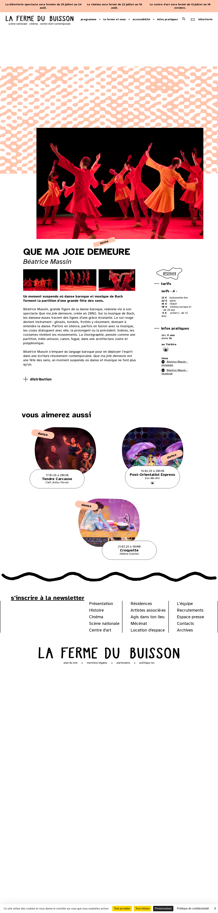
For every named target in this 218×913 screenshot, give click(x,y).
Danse (104, 242)
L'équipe (185, 603)
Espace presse (190, 616)
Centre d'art (100, 630)
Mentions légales (97, 662)
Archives (185, 630)
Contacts (185, 623)
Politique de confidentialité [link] (193, 908)
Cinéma (96, 616)
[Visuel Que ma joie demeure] (39, 280)
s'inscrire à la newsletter (47, 598)
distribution (41, 379)
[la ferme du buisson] (39, 19)
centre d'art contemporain (55, 23)
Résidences (141, 603)
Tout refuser (142, 908)
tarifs (166, 283)
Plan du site (70, 662)
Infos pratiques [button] (167, 19)
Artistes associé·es (148, 610)
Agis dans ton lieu (148, 616)
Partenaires (123, 662)
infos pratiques (175, 328)
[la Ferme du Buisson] (109, 652)
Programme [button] (88, 19)
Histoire (96, 610)
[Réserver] (170, 279)
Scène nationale (104, 623)
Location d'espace (148, 630)
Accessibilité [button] (141, 19)
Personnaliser (163, 908)
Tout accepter (122, 908)
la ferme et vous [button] (114, 19)
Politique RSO (146, 662)
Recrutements (190, 610)
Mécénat (139, 623)
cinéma (33, 23)
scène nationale (18, 23)
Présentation (101, 603)
